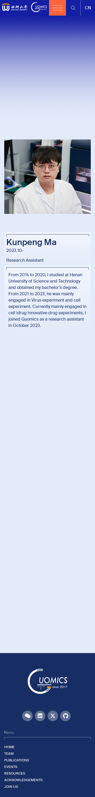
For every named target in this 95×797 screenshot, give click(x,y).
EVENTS (10, 767)
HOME (9, 747)
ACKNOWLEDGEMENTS (23, 780)
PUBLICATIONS (16, 760)
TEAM (8, 753)
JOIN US (11, 786)
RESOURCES (14, 773)
